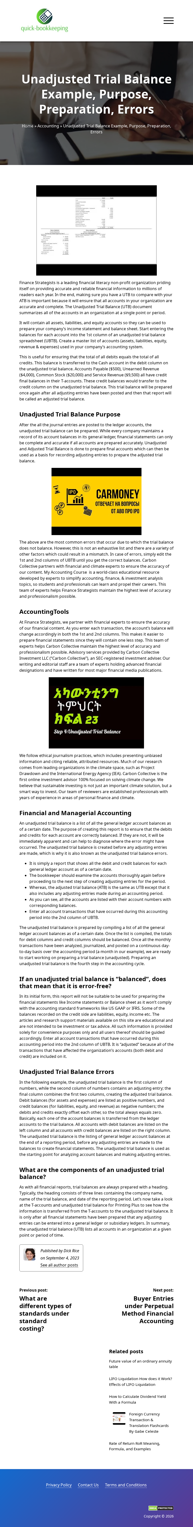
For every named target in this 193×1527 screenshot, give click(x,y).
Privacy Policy (59, 1485)
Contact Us (88, 1485)
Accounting (48, 126)
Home (27, 126)
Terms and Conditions (126, 1485)
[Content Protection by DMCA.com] (161, 1509)
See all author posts (59, 1265)
